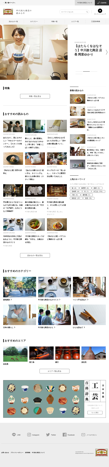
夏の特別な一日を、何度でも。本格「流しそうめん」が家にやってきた (96, 152)
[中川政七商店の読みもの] (17, 11)
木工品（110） (98, 191)
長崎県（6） (76, 191)
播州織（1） (87, 195)
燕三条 (31, 362)
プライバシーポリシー (17, 452)
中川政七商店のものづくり (48, 300)
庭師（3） (97, 188)
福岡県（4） (85, 188)
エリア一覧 (75, 21)
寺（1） (86, 191)
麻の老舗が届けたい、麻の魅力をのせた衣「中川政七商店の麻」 (34, 205)
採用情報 (27, 452)
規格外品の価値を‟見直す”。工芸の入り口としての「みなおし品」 (96, 165)
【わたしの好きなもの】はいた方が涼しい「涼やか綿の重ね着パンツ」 (56, 141)
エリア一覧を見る (54, 371)
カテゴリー (34, 21)
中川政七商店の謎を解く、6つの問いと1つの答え (56, 205)
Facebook (71, 435)
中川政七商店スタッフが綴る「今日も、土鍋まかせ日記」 (34, 239)
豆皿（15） (89, 198)
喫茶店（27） (76, 198)
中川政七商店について (84, 3)
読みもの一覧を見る (35, 255)
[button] (79, 71)
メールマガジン (92, 435)
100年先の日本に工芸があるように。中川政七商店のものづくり (12, 239)
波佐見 (84, 362)
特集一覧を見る (35, 96)
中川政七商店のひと (45, 327)
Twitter (53, 435)
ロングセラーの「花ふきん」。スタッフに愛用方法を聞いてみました (56, 173)
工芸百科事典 (95, 21)
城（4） (74, 188)
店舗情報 (103, 3)
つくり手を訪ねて (80, 300)
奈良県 (5, 364)
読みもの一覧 (13, 21)
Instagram (35, 435)
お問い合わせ (5, 452)
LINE (18, 435)
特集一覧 (54, 21)
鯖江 (57, 362)
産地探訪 (6, 300)
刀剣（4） (75, 195)
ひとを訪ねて (78, 327)
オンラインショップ (100, 14)
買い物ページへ (10, 3)
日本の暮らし (8, 327)
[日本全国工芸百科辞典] (54, 399)
